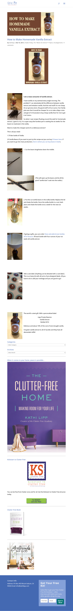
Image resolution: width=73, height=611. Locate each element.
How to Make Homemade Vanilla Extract (29, 39)
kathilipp (11, 43)
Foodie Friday (29, 43)
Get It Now (60, 602)
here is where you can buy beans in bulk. (46, 142)
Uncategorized (57, 43)
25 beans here (57, 139)
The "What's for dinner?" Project (43, 43)
